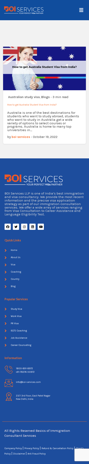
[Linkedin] (32, 227)
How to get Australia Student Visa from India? (32, 104)
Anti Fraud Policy (37, 453)
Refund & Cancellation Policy (57, 448)
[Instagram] (24, 227)
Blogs (45, 97)
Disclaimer (19, 453)
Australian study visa (24, 97)
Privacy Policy (31, 448)
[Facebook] (8, 227)
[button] (81, 10)
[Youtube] (41, 227)
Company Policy (13, 448)
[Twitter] (16, 227)
